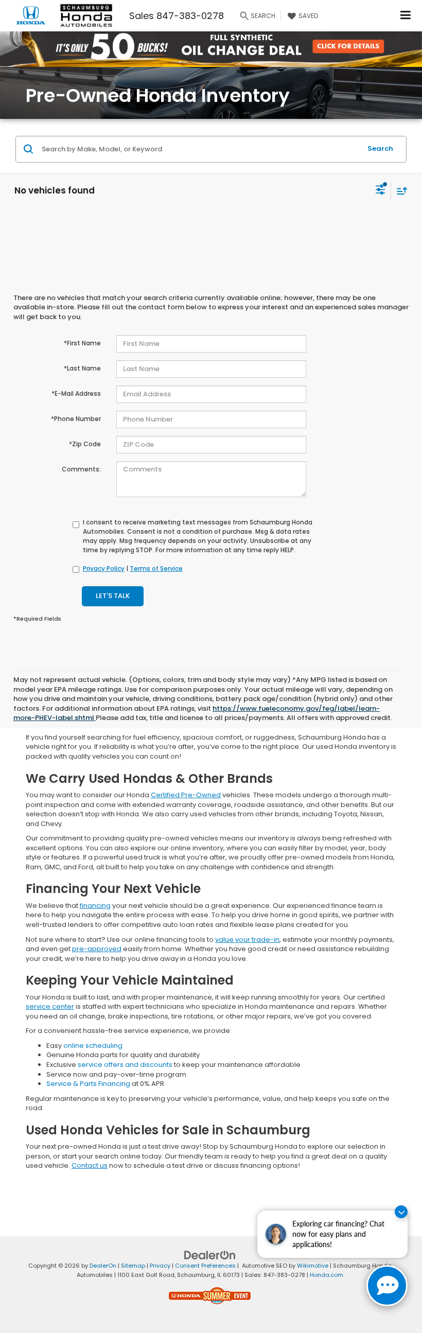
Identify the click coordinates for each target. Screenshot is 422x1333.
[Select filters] (380, 191)
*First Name (82, 343)
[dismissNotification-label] (401, 1211)
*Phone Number (76, 418)
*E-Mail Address (76, 393)
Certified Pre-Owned (186, 795)
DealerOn (103, 1265)
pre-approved (96, 949)
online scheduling (92, 1045)
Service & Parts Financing (88, 1084)
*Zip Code (85, 444)
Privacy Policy (104, 568)
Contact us (90, 1165)
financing (95, 905)
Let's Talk (113, 596)
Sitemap (133, 1265)
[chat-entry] (387, 1285)
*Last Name (82, 368)
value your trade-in (247, 939)
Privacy (160, 1265)
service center (50, 1006)
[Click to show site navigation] (406, 15)
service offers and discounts (125, 1064)
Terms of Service (156, 568)
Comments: (81, 469)
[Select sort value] (399, 191)
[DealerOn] (210, 1254)
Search (380, 148)
